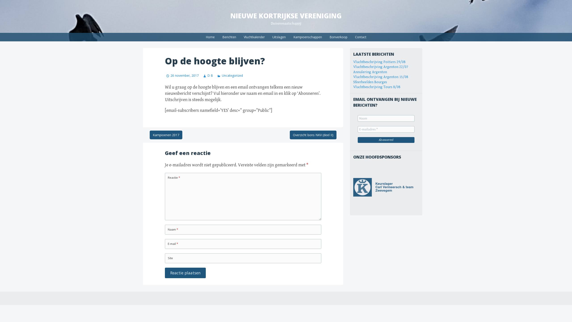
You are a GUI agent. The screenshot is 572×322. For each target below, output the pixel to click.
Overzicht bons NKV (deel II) (313, 135)
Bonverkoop (338, 37)
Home (210, 37)
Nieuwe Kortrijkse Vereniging (286, 15)
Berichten (229, 37)
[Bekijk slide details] (386, 187)
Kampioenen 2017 (166, 135)
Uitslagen (279, 37)
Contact (360, 37)
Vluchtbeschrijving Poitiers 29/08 (379, 62)
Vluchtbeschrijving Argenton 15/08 (380, 77)
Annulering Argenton (370, 72)
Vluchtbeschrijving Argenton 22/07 (380, 67)
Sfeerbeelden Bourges (370, 82)
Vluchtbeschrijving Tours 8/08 (376, 87)
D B (210, 75)
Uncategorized (232, 75)
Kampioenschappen (307, 37)
